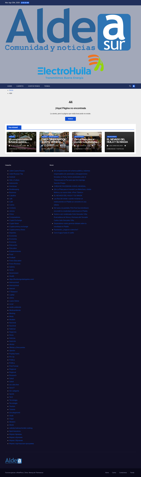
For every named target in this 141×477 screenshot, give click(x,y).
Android (12, 177)
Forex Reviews (14, 264)
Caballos (12, 195)
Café (11, 202)
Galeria (12, 267)
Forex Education (15, 261)
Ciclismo (12, 208)
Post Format (13, 366)
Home (9, 86)
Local (11, 304)
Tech (11, 397)
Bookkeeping (14, 189)
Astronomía (13, 183)
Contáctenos (34, 86)
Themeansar (39, 472)
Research (12, 375)
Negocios (12, 332)
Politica (12, 360)
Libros (11, 298)
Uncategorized (53, 136)
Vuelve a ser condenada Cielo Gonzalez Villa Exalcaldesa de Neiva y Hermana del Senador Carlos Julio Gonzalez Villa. (71, 217)
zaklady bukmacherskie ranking (20, 428)
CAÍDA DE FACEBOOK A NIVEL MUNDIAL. (53, 140)
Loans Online (14, 301)
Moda (11, 316)
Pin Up (11, 357)
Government (13, 273)
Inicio (11, 90)
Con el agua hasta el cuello (64, 233)
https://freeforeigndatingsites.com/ (21, 279)
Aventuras (13, 186)
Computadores (14, 217)
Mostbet (12, 319)
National (12, 329)
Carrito (20, 86)
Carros (11, 205)
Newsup (31, 472)
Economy (12, 242)
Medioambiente (15, 310)
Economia (13, 239)
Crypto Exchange (15, 220)
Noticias (11, 136)
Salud (11, 378)
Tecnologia (13, 400)
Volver (70, 119)
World (11, 425)
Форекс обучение (16, 437)
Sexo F (12, 388)
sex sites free (14, 385)
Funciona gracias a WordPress (14, 472)
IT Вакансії (13, 292)
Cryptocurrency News (17, 230)
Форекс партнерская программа (21, 443)
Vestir (11, 416)
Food (11, 254)
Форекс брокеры (15, 434)
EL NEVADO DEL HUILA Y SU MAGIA (117, 140)
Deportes (12, 233)
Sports (11, 394)
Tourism (12, 406)
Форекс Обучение (16, 440)
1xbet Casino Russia (17, 171)
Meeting (12, 313)
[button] (130, 86)
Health (11, 276)
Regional (12, 369)
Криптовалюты (15, 431)
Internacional (14, 282)
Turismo (12, 409)
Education (13, 248)
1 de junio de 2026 (83, 145)
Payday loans (14, 354)
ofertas (11, 344)
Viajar (11, 419)
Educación (13, 245)
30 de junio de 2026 (18, 145)
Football (12, 257)
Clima (11, 214)
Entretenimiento (15, 251)
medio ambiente (15, 307)
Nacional (12, 323)
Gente (11, 270)
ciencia (12, 211)
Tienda (47, 86)
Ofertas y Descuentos (17, 347)
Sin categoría (14, 391)
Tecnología (13, 403)
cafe (10, 199)
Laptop (11, 295)
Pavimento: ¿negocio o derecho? (66, 230)
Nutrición (12, 341)
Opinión (12, 350)
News (11, 335)
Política (12, 363)
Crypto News (14, 223)
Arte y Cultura (14, 180)
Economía (13, 236)
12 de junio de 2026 (51, 145)
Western (12, 422)
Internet (44, 136)
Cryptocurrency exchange (18, 226)
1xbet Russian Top (16, 174)
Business (12, 192)
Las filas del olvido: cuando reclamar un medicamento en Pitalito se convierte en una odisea (70, 202)
